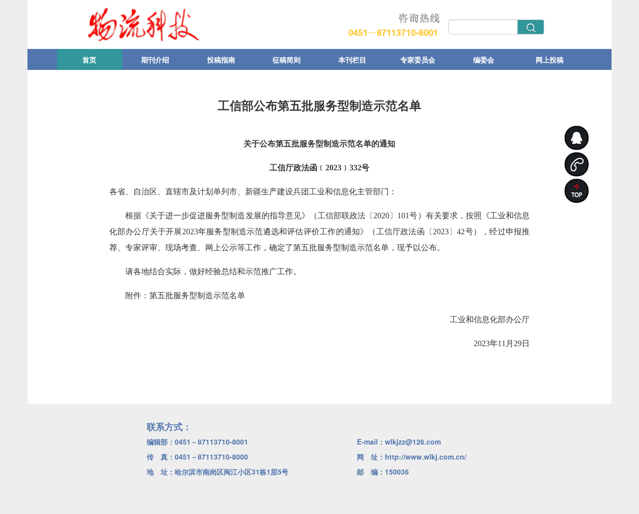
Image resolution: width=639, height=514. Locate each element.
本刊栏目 (352, 59)
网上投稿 (550, 59)
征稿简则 (287, 59)
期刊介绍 (155, 59)
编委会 (483, 59)
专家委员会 (417, 59)
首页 (89, 59)
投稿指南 (221, 59)
